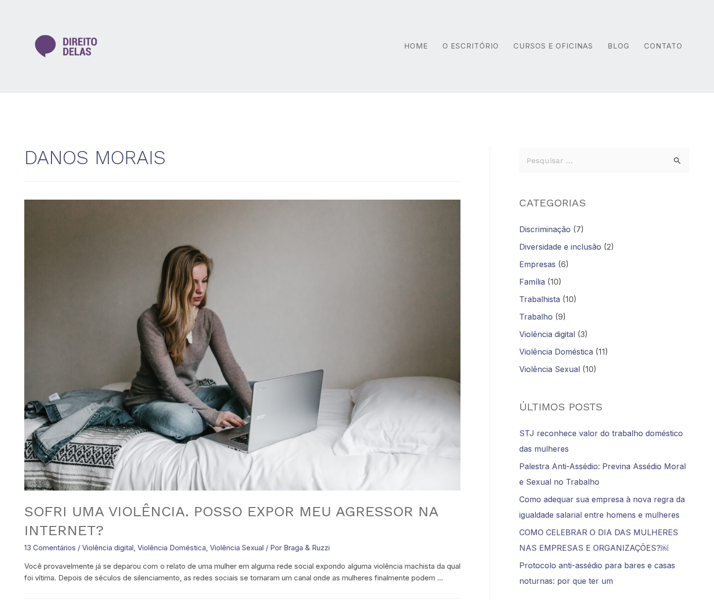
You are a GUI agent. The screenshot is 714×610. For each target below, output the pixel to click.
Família (532, 282)
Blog (618, 46)
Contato (663, 46)
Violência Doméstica (171, 547)
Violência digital (108, 547)
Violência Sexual (237, 547)
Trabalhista (539, 299)
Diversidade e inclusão (560, 247)
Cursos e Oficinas (553, 46)
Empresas (537, 264)
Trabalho (536, 317)
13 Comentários (50, 547)
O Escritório (470, 46)
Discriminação (545, 229)
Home (416, 46)
